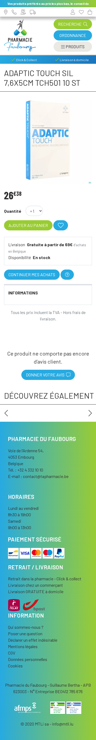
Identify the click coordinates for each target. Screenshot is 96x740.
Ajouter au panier (28, 225)
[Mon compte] (73, 12)
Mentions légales (23, 646)
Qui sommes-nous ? (25, 627)
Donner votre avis (46, 374)
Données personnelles (27, 659)
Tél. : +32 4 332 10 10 (25, 469)
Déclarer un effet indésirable (32, 639)
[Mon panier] (90, 12)
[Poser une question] (67, 275)
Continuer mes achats (32, 274)
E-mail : (38, 476)
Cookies (15, 665)
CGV (11, 652)
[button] (6, 413)
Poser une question (25, 633)
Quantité (12, 211)
